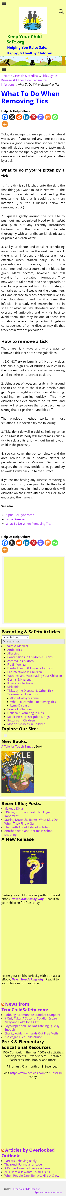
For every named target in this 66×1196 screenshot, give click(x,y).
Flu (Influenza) (17, 665)
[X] (12, 117)
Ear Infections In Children (24, 672)
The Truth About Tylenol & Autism (27, 827)
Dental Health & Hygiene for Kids (30, 668)
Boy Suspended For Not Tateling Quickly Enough (31, 1028)
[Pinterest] (33, 117)
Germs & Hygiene (19, 679)
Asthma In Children (20, 661)
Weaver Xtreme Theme (51, 1192)
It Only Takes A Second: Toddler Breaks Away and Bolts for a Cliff (31, 1020)
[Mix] (48, 117)
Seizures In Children (21, 720)
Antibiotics (14, 650)
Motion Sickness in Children (26, 724)
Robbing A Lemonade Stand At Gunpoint (32, 1015)
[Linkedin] (26, 117)
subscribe (56, 1073)
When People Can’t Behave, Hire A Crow (31, 1176)
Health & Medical (26, 76)
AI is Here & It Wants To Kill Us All (27, 1172)
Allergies (13, 653)
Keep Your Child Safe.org (24, 39)
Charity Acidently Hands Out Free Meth (31, 1033)
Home (8, 76)
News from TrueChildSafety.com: (24, 1007)
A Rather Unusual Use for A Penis (27, 1168)
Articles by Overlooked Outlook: (28, 1153)
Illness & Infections (20, 683)
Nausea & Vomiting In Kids (25, 713)
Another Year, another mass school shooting (28, 832)
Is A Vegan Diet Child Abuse (23, 1037)
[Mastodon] (40, 117)
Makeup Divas (14, 809)
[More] (5, 124)
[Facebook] (5, 117)
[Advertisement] (33, 590)
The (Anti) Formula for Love (23, 1164)
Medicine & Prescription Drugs (28, 717)
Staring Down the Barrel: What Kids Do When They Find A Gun (31, 821)
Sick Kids (13, 687)
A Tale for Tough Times (17, 746)
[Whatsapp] (55, 117)
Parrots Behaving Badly (20, 1161)
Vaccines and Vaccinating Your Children (34, 676)
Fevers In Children (19, 709)
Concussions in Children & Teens (30, 657)
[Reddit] (19, 117)
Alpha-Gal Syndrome (20, 515)
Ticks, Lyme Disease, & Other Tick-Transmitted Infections (29, 80)
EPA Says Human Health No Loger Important (27, 814)
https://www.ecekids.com (27, 1073)
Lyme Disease (15, 519)
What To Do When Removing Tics (28, 524)
